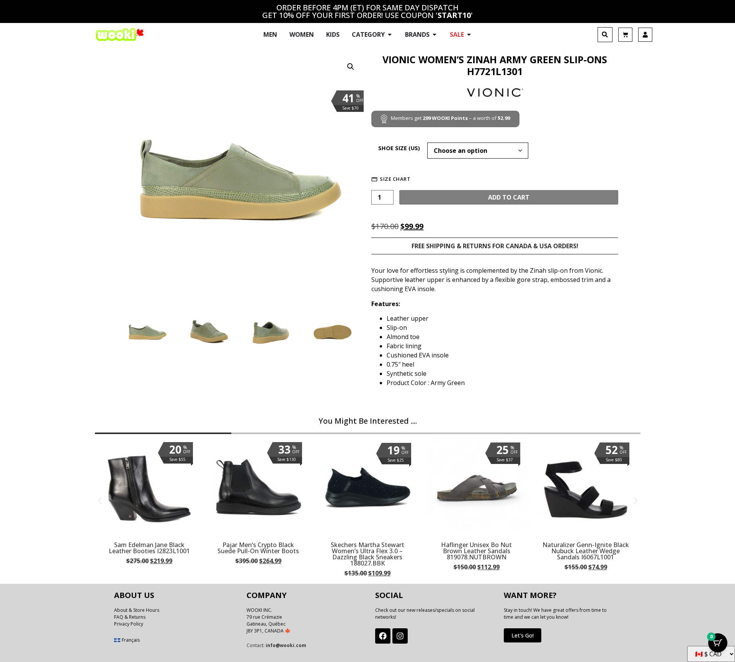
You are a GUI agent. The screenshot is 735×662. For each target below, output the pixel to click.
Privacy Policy (128, 624)
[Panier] (625, 35)
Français (131, 640)
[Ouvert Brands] (434, 34)
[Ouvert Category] (390, 34)
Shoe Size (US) (399, 148)
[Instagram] (400, 636)
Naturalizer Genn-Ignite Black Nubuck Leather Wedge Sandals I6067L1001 (585, 551)
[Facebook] (382, 636)
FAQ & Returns (129, 617)
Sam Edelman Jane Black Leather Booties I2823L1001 (149, 548)
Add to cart (508, 197)
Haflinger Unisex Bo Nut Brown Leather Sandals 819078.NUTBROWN (476, 551)
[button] (605, 34)
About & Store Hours (136, 610)
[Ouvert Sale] (469, 34)
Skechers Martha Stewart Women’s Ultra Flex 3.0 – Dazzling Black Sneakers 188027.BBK (367, 554)
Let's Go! (522, 635)
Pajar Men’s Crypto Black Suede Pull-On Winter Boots (258, 548)
